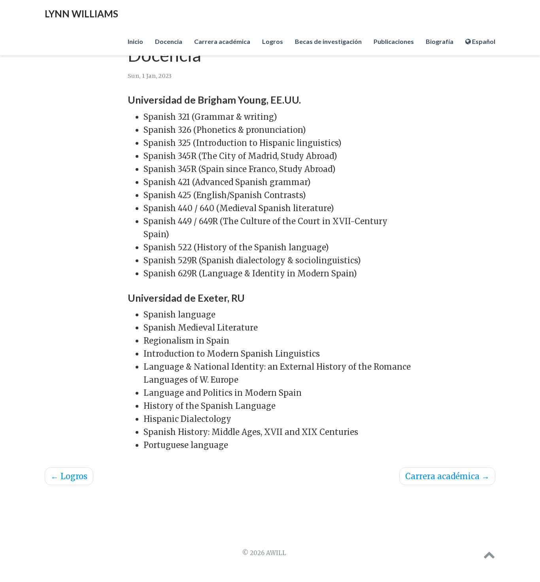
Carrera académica (447, 476)
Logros (69, 476)
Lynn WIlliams (81, 13)
